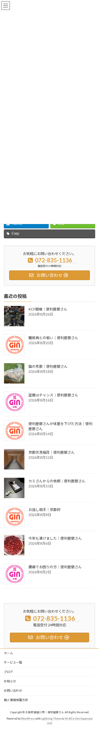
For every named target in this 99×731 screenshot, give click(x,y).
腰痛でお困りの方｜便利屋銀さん (55, 567)
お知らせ (10, 681)
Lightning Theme (51, 718)
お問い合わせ (13, 690)
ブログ (8, 672)
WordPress (28, 718)
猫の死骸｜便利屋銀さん (48, 366)
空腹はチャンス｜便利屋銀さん (53, 395)
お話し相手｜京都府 (44, 509)
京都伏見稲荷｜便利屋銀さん (51, 452)
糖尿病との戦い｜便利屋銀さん (53, 338)
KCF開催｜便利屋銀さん (47, 309)
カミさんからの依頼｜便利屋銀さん (56, 481)
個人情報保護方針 (16, 700)
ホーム (8, 653)
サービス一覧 (13, 662)
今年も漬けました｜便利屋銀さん (55, 538)
